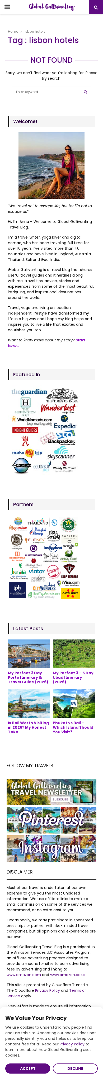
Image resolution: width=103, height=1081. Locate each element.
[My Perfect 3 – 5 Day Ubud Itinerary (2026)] (74, 653)
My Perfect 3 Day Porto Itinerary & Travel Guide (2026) (28, 677)
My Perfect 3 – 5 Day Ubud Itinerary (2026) (73, 677)
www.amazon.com (24, 974)
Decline (75, 1068)
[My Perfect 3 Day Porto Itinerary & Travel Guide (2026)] (29, 653)
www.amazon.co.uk (68, 974)
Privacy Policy (47, 990)
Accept (28, 1068)
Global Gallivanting (51, 7)
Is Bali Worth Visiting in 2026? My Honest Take (28, 727)
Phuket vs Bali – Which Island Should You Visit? (73, 727)
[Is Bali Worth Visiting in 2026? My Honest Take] (29, 703)
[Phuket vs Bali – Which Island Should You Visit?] (74, 703)
